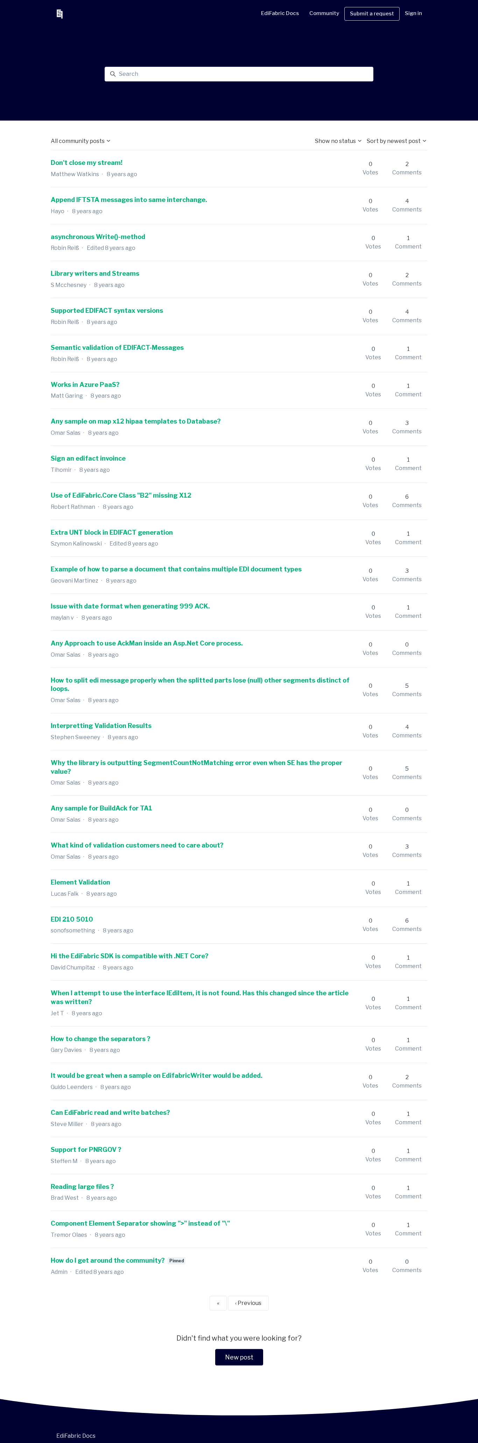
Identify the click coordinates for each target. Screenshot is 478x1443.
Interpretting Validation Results (101, 725)
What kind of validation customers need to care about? (137, 845)
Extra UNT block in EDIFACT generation (112, 532)
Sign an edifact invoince (88, 458)
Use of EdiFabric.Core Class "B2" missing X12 (121, 495)
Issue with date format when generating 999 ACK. (130, 606)
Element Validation (80, 882)
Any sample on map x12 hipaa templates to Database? (136, 421)
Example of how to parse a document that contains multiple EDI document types (176, 569)
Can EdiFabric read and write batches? (110, 1112)
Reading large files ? (82, 1186)
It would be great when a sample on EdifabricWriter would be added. (156, 1075)
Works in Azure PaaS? (85, 384)
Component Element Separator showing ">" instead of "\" (140, 1223)
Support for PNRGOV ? (86, 1149)
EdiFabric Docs (280, 13)
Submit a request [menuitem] (372, 13)
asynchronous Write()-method (98, 236)
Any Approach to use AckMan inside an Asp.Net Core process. (147, 643)
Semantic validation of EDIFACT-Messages (117, 347)
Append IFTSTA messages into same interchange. (129, 199)
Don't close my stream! (86, 162)
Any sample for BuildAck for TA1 (101, 808)
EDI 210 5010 (72, 919)
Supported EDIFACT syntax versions (107, 310)
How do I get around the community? (108, 1260)
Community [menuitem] (324, 13)
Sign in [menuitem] (413, 13)
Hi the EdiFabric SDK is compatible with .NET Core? (130, 956)
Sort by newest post (394, 141)
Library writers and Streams (95, 273)
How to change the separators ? (100, 1038)
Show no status (336, 141)
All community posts (78, 141)
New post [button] (239, 1357)
